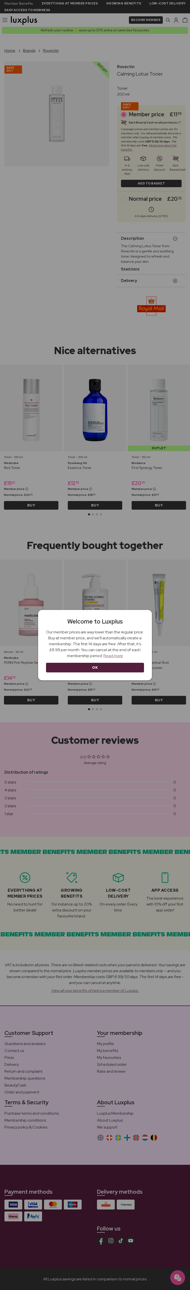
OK (95, 667)
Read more (113, 655)
